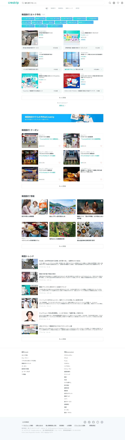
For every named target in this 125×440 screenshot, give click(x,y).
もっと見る (62, 98)
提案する (61, 105)
